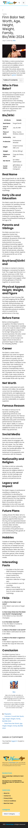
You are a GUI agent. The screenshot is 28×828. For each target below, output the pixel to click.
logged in (14, 741)
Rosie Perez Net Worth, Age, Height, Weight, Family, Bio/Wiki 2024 (12, 726)
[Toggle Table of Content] (20, 80)
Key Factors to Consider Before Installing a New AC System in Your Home (13, 782)
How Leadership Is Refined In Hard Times (12, 776)
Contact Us (7, 796)
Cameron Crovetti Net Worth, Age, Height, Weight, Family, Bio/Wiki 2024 (13, 718)
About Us (6, 793)
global (14, 75)
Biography (7, 714)
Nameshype (10, 824)
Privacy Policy (8, 798)
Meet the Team (8, 803)
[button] (19, 2)
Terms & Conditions (10, 801)
